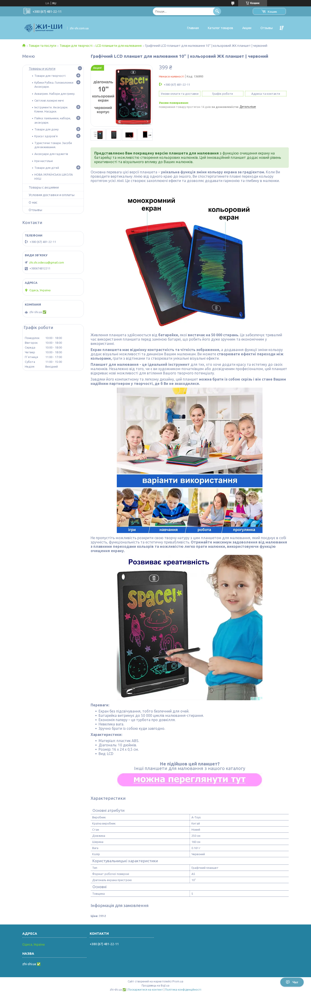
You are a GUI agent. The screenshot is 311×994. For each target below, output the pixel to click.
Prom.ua (177, 981)
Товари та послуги (42, 45)
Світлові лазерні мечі (49, 100)
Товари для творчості (76, 45)
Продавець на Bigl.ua (155, 985)
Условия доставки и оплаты (51, 195)
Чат (295, 982)
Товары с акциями (44, 187)
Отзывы (266, 28)
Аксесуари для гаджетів (51, 153)
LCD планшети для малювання (119, 45)
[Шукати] (217, 11)
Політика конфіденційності (183, 989)
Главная (193, 28)
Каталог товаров (220, 28)
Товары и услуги (42, 68)
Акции (246, 28)
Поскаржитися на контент (145, 989)
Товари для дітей (46, 167)
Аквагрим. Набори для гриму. (54, 93)
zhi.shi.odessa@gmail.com (46, 262)
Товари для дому (46, 129)
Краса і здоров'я (46, 136)
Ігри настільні (43, 160)
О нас (33, 202)
